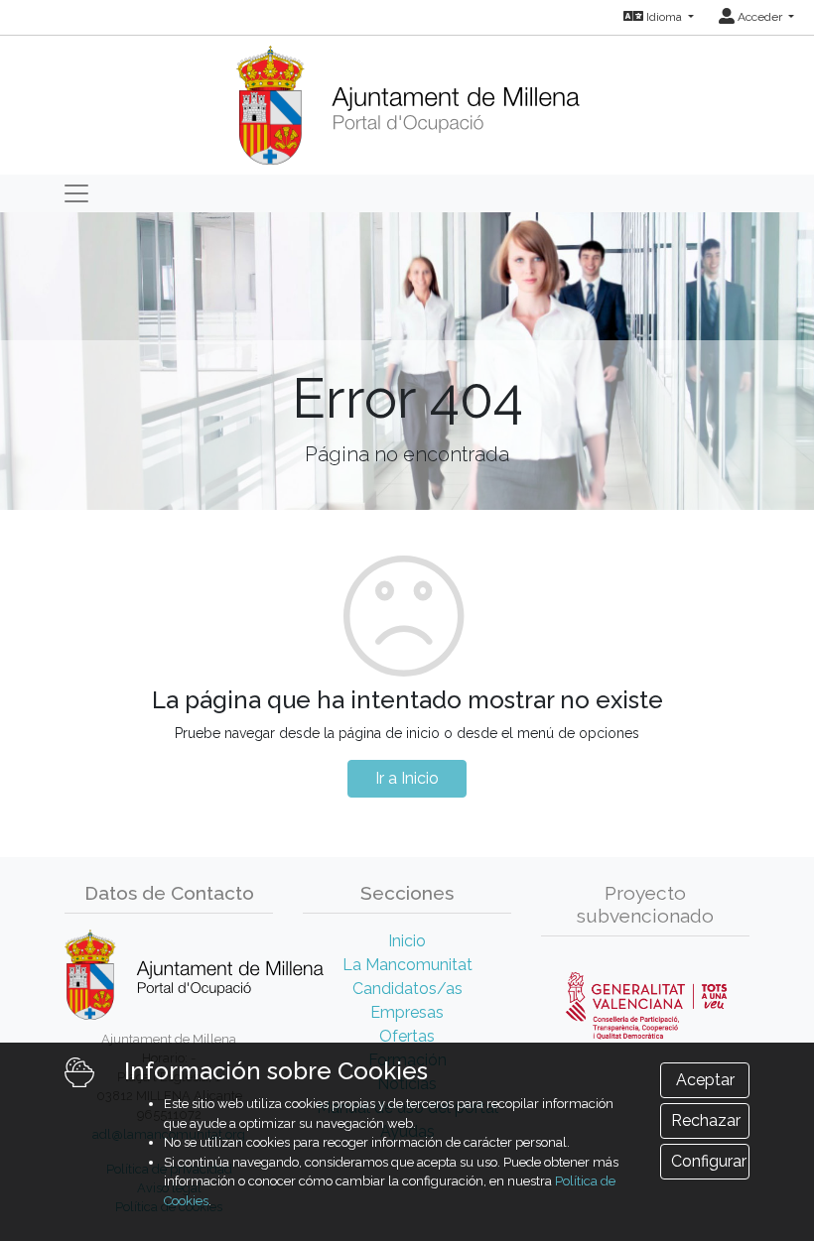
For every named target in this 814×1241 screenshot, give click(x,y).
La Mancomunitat (407, 964)
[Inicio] (407, 98)
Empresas (407, 1012)
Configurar (708, 1161)
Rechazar (706, 1120)
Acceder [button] (760, 17)
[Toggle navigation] (76, 193)
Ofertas (407, 1036)
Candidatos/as (407, 988)
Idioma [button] (664, 17)
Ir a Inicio (407, 778)
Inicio (407, 940)
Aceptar (705, 1079)
